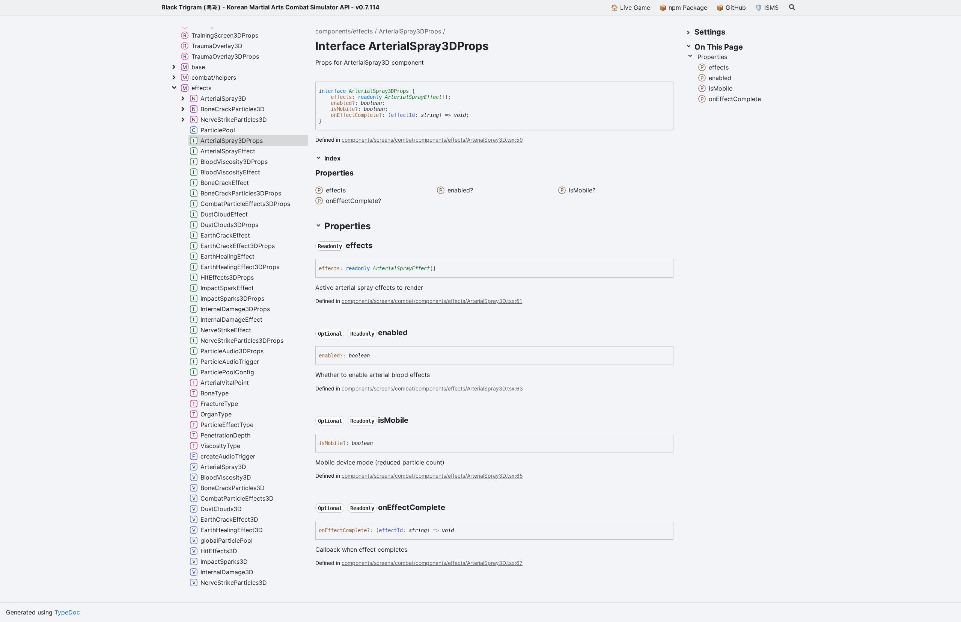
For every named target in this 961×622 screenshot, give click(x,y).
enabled (341, 103)
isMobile (343, 109)
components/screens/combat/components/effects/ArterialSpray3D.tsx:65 (432, 475)
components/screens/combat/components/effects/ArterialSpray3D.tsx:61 (432, 301)
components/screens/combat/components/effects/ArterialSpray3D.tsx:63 (432, 388)
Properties (712, 57)
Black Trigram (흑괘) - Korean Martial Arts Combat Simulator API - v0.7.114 (270, 7)
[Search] (792, 7)
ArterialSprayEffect (413, 97)
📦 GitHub (731, 7)
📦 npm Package (683, 7)
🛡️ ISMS (767, 7)
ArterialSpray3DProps (410, 31)
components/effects (344, 31)
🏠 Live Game (630, 7)
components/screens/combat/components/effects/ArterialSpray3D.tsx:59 (432, 139)
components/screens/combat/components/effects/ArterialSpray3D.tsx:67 (432, 563)
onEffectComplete (355, 115)
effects (341, 97)
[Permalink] (360, 173)
